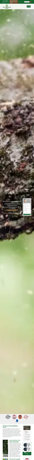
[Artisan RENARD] (7, 6)
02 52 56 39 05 (28, 445)
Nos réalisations (12, 210)
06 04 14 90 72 (28, 449)
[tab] (17, 230)
